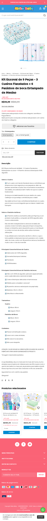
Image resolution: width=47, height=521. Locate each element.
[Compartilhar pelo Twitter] (9, 380)
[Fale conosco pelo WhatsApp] (42, 509)
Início (3, 73)
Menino (9, 73)
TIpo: (8, 131)
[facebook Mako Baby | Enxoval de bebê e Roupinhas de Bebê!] (23, 444)
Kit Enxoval (16, 73)
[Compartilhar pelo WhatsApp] (2, 380)
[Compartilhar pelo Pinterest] (12, 380)
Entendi (40, 517)
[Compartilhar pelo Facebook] (5, 380)
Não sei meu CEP (7, 157)
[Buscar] (44, 15)
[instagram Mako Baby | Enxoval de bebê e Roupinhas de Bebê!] (17, 444)
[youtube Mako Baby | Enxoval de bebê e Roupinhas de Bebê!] (30, 444)
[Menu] (3, 9)
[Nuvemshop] (23, 510)
